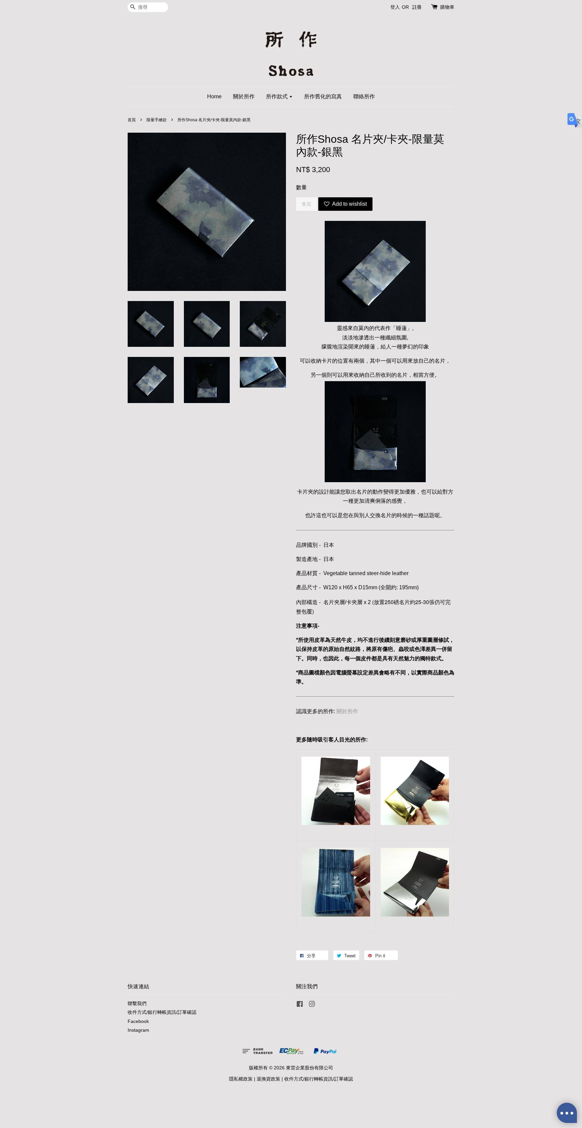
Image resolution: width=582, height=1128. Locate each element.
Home (214, 96)
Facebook (138, 1021)
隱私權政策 (241, 1079)
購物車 (447, 7)
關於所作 (244, 96)
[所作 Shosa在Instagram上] (312, 1005)
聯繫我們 (137, 1003)
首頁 (132, 120)
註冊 (417, 7)
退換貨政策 (268, 1079)
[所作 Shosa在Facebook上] (299, 1005)
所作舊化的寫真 (323, 96)
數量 (301, 187)
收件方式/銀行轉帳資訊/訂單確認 (162, 1012)
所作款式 (277, 96)
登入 (395, 7)
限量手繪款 (157, 120)
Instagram (138, 1030)
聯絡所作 (364, 96)
